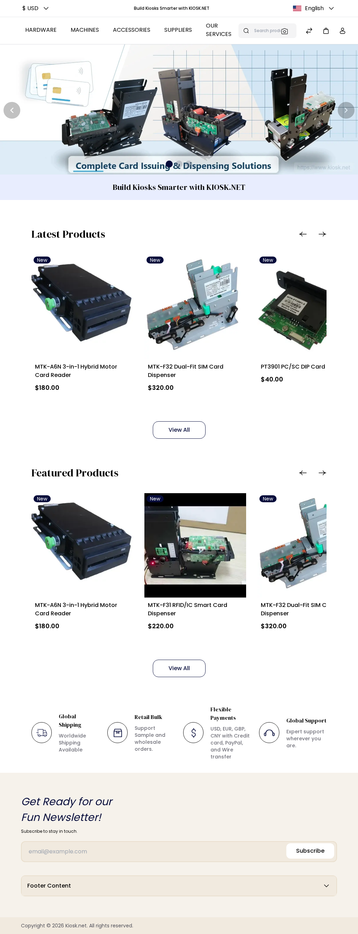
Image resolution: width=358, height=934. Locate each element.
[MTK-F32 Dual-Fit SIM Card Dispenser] (195, 306)
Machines (85, 30)
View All (179, 430)
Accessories (131, 30)
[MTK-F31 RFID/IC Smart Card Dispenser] (195, 545)
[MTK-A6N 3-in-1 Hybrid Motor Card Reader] (82, 306)
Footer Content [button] (49, 886)
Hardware (41, 30)
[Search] (286, 31)
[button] (36, 8)
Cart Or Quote (67, 403)
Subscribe (310, 851)
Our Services (218, 30)
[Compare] (309, 32)
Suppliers (178, 30)
